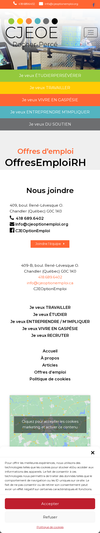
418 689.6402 (26, 4)
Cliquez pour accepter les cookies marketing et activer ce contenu (50, 424)
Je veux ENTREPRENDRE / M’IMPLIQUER (50, 321)
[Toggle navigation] (91, 32)
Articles (50, 365)
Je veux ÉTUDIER (50, 314)
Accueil (50, 351)
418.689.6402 (50, 277)
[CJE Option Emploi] (30, 32)
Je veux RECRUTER (50, 335)
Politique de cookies (50, 527)
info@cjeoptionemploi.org (61, 4)
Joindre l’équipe (48, 244)
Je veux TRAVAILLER (50, 307)
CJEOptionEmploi (32, 231)
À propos (50, 358)
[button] (92, 452)
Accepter (50, 503)
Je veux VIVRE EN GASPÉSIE (50, 328)
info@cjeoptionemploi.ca (50, 283)
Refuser (50, 517)
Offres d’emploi (50, 372)
